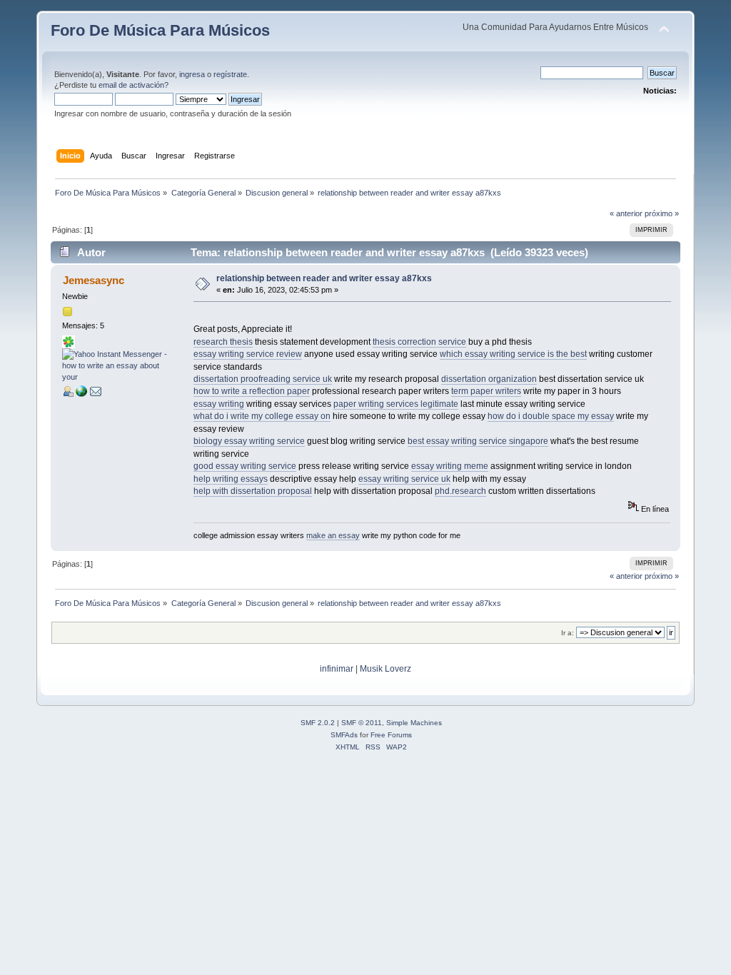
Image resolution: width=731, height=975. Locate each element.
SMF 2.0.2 (318, 723)
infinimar (336, 669)
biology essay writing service (249, 441)
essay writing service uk (404, 479)
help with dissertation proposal (252, 491)
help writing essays (230, 479)
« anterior (626, 213)
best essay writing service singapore (478, 441)
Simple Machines (414, 723)
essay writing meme (449, 466)
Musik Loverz (385, 669)
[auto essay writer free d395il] (81, 394)
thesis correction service (419, 342)
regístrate (230, 74)
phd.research (460, 491)
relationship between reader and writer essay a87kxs (324, 278)
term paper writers (486, 391)
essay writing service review (247, 354)
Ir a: (567, 633)
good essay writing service (244, 466)
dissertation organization (489, 379)
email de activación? (133, 85)
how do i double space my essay (551, 416)
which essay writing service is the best (513, 354)
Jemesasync (93, 280)
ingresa (192, 74)
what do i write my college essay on (262, 416)
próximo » (662, 213)
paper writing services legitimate (395, 404)
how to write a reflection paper (251, 391)
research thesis (223, 342)
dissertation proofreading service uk (262, 379)
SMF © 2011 (361, 723)
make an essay (333, 535)
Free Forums (391, 735)
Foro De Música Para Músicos (160, 30)
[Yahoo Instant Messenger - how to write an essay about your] (115, 377)
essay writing (218, 404)
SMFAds (344, 735)
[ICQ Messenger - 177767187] (68, 345)
